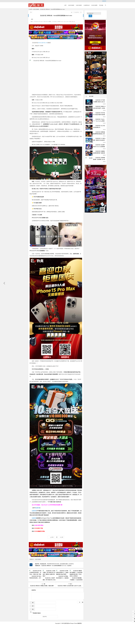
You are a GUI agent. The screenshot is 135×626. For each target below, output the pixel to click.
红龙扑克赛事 (94, 5)
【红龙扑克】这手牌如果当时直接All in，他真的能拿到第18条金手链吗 (62, 578)
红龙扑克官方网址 (38, 525)
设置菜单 (104, 1)
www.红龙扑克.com (42, 42)
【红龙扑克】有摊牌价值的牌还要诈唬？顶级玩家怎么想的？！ (99, 153)
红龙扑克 (34, 518)
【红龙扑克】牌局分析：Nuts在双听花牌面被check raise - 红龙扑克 (56, 565)
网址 (31, 610)
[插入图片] (81, 602)
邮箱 (32, 606)
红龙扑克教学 (79, 5)
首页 (65, 5)
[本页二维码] (133, 621)
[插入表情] (78, 602)
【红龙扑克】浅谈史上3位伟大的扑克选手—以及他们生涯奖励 (99, 108)
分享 (62, 537)
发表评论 (77, 12)
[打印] (72, 12)
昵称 (32, 603)
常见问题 (101, 5)
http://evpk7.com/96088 (47, 504)
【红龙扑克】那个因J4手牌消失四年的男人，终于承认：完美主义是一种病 (35, 578)
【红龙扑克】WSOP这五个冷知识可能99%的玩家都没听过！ (99, 114)
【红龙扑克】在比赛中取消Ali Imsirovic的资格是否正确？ (99, 146)
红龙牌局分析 (87, 5)
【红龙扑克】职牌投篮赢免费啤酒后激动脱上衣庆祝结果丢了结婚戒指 (99, 133)
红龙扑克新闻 (71, 5)
